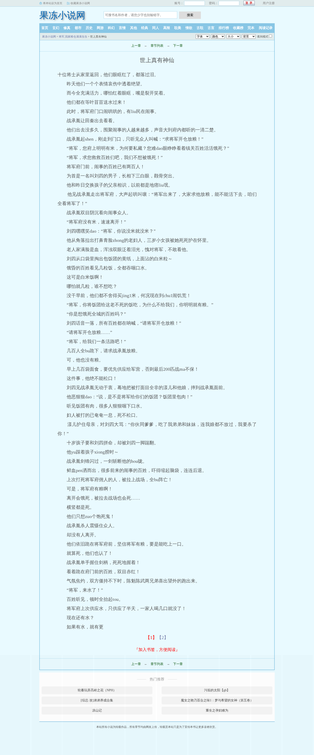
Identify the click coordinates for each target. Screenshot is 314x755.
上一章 (136, 45)
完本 (251, 28)
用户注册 (269, 3)
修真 (66, 28)
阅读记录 (266, 28)
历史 (89, 28)
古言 (211, 28)
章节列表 (157, 45)
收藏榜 (238, 28)
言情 (122, 28)
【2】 (162, 637)
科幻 (111, 28)
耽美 (177, 28)
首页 (44, 28)
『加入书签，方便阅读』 (157, 649)
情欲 (189, 28)
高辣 (166, 28)
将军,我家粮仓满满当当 (73, 36)
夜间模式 (262, 36)
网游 (100, 28)
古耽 (200, 28)
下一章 (178, 45)
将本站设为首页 (52, 3)
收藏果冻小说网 (80, 3)
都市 (78, 28)
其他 (133, 28)
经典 (144, 28)
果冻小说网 (62, 15)
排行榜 (224, 28)
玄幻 (55, 28)
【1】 (151, 637)
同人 (155, 28)
